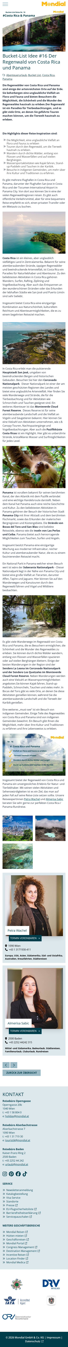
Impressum (53, 1337)
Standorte (12, 1201)
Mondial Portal (15, 1243)
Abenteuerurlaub (16, 75)
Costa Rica (48, 75)
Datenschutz (32, 1341)
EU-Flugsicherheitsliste (19, 1209)
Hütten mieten (15, 1235)
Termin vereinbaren (23, 938)
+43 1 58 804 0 (13, 1112)
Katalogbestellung (17, 1194)
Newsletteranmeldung (19, 1190)
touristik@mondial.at (17, 1140)
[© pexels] (18, 828)
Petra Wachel (32, 799)
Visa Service (13, 1197)
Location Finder (15, 1258)
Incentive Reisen (16, 1254)
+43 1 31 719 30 (14, 1136)
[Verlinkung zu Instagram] (5, 1175)
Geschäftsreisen (16, 1239)
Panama (7, 79)
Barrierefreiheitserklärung (21, 1213)
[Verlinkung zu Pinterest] (11, 1175)
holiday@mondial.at (17, 1116)
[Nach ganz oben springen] (62, 1337)
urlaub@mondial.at (16, 1164)
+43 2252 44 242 (14, 1160)
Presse (10, 1205)
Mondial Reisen (15, 1232)
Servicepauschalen (17, 1216)
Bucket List (34, 75)
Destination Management (21, 1251)
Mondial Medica (15, 1262)
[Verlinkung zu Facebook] (18, 1175)
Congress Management (20, 1247)
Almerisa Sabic (54, 799)
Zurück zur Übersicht (21, 1072)
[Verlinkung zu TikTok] (25, 1175)
